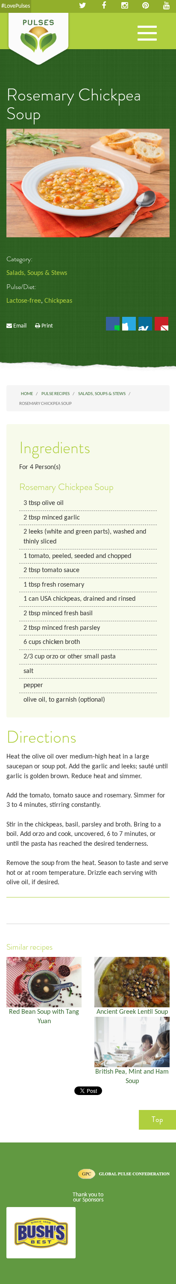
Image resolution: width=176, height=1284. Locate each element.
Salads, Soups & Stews (36, 273)
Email (19, 326)
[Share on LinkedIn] (145, 324)
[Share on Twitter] (129, 324)
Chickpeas (58, 301)
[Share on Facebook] (113, 324)
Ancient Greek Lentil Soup (132, 1012)
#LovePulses (15, 6)
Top (157, 1119)
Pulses (38, 40)
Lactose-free (23, 301)
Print (47, 326)
